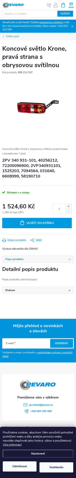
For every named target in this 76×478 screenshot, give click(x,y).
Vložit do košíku (40, 223)
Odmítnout (19, 466)
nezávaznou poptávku (51, 22)
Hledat (65, 13)
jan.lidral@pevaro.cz (41, 405)
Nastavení (38, 454)
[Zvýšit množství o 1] (68, 206)
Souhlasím (56, 467)
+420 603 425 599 (41, 411)
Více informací (12, 445)
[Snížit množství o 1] (68, 211)
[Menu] (71, 5)
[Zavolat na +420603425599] (49, 5)
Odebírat (61, 343)
